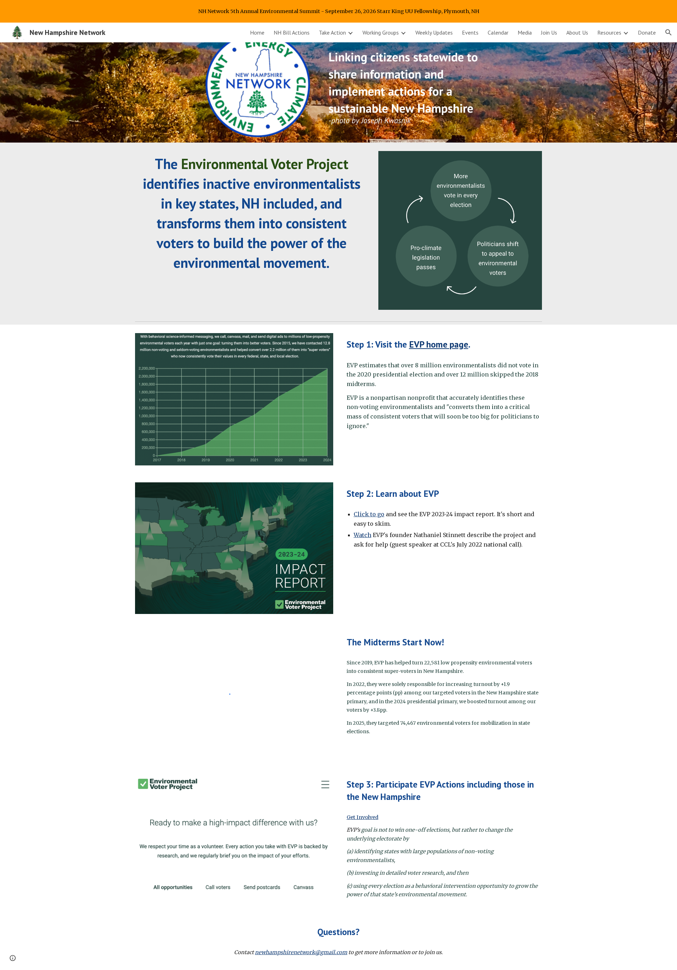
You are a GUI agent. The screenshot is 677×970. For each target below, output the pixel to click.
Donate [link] (647, 32)
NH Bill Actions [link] (292, 32)
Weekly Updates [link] (434, 32)
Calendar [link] (498, 32)
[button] (668, 32)
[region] (338, 11)
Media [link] (525, 32)
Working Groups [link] (380, 32)
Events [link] (470, 32)
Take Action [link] (332, 32)
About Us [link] (577, 32)
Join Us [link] (549, 32)
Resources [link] (609, 32)
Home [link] (257, 32)
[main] (251, 213)
